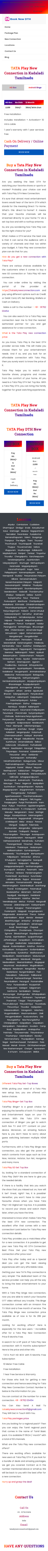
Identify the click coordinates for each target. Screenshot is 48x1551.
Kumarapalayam (32, 850)
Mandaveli (25, 959)
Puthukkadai (36, 745)
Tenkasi (30, 553)
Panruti (20, 623)
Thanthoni (21, 805)
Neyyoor (37, 767)
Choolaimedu (25, 930)
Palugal (17, 738)
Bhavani (7, 694)
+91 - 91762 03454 (24, 1400)
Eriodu (18, 658)
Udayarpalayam (10, 563)
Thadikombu (10, 665)
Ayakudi (40, 652)
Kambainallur (8, 646)
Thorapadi (18, 620)
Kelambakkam (35, 943)
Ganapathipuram (25, 786)
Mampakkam (9, 1026)
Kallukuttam (24, 770)
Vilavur (41, 761)
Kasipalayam (36, 697)
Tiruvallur (8, 556)
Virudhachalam (12, 639)
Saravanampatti (12, 585)
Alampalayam (37, 853)
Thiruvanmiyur (26, 1004)
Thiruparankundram (14, 837)
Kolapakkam (25, 1023)
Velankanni (10, 847)
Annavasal (36, 879)
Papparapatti (26, 649)
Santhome (12, 991)
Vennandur (26, 857)
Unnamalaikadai (25, 741)
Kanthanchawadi (18, 1042)
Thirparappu (11, 751)
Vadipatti (23, 825)
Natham (11, 662)
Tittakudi (38, 639)
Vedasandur (8, 658)
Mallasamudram (15, 850)
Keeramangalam (10, 885)
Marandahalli (10, 643)
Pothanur (9, 872)
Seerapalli (37, 860)
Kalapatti (37, 582)
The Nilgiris (20, 540)
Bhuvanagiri (38, 627)
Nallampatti (33, 706)
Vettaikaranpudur (27, 617)
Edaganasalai (9, 914)
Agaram (36, 662)
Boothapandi (10, 780)
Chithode (9, 716)
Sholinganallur (23, 994)
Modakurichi (38, 722)
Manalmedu (27, 841)
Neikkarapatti (21, 652)
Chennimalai (21, 713)
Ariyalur (11, 524)
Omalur (9, 908)
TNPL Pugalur (35, 799)
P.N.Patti (30, 901)
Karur (5, 531)
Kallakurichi (37, 550)
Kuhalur (33, 700)
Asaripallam (38, 783)
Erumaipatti (9, 869)
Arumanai (38, 735)
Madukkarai (8, 604)
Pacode (39, 738)
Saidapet (23, 988)
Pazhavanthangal (23, 978)
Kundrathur (23, 952)
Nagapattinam (37, 531)
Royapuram (12, 988)
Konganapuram (35, 911)
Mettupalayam (38, 563)
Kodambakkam (18, 946)
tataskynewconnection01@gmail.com (21, 1409)
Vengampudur (23, 732)
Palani (32, 652)
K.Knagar (10, 943)
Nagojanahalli (25, 818)
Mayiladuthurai (10, 553)
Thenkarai (34, 598)
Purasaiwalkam (20, 984)
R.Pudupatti (10, 860)
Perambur (37, 978)
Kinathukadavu (36, 607)
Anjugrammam (27, 789)
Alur (4, 773)
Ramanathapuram (14, 537)
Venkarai (20, 872)
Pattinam (12, 863)
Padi (39, 972)
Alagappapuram (10, 789)
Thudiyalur (37, 585)
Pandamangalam (34, 872)
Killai (7, 630)
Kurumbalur (36, 876)
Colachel (12, 773)
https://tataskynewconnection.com (21, 290)
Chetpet (28, 1048)
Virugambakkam (11, 1013)
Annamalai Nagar (34, 630)
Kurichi (38, 595)
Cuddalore (34, 524)
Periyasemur (8, 719)
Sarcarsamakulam (28, 579)
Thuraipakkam (27, 1039)
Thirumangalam (10, 834)
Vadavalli (23, 591)
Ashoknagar (36, 924)
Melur (21, 821)
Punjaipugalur (10, 802)
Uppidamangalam (36, 805)
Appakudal (38, 690)
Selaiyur (36, 991)
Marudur (9, 812)
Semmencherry (12, 1039)
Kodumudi (36, 732)
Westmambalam (29, 1013)
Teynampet (40, 997)
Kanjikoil (22, 706)
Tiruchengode (22, 853)
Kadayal (28, 735)
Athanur (36, 857)
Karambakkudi (26, 885)
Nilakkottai (9, 674)
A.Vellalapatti (11, 821)
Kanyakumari (38, 527)
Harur (18, 646)
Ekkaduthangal (21, 933)
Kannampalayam (27, 572)
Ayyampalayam (24, 668)
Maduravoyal (39, 956)
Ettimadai (19, 604)
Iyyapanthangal (35, 936)
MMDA (36, 1051)
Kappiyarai (10, 767)
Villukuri (28, 767)
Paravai (38, 821)
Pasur (8, 725)
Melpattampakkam (34, 620)
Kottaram (40, 789)
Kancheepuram (36, 556)
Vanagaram (26, 1010)
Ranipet (21, 553)
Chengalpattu (21, 556)
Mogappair (40, 962)
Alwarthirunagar (12, 920)
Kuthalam (39, 841)
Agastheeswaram (13, 796)
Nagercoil (26, 783)
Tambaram (27, 997)
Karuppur (19, 908)
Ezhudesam (23, 745)
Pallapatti (23, 799)
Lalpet (22, 633)
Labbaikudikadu (14, 879)
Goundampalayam (33, 588)
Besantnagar (22, 927)
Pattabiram (33, 1042)
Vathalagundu (14, 678)
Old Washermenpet (36, 1045)
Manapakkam (12, 959)
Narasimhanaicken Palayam (19, 582)
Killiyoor (6, 748)
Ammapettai (26, 687)
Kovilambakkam (37, 949)
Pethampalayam (11, 710)
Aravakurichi (11, 799)
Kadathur (27, 646)
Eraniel (20, 767)
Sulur (36, 569)
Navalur (41, 968)
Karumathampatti (16, 569)
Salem (27, 537)
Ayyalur (26, 658)
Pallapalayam (11, 572)
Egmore (8, 933)
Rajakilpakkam (19, 1029)
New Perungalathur (31, 1020)
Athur (24, 754)
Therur (17, 783)
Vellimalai (13, 777)
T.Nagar (21, 1000)
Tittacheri (28, 844)
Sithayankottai (36, 665)
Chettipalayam (36, 601)
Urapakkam (38, 1023)
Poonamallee (37, 981)
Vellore (36, 547)
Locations (10, 45)
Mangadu (36, 959)
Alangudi (38, 882)
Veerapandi (8, 575)
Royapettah (34, 984)
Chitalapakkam (11, 1023)
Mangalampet (16, 636)
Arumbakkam (23, 924)
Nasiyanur (20, 719)
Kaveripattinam (19, 815)
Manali (14, 1045)
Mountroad (9, 965)
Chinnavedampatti (14, 588)
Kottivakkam (38, 940)
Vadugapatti (10, 729)
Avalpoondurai (24, 722)
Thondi (10, 888)
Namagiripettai (24, 860)
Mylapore (6, 968)
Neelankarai (12, 972)
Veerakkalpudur (10, 901)
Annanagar (10, 924)
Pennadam (27, 639)
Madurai (25, 531)
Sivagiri (32, 729)
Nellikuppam (9, 623)
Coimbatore (22, 524)
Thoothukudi (11, 543)
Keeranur (9, 652)
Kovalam (34, 1026)
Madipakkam (8, 956)
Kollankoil (10, 732)
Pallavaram (24, 975)
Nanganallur (30, 968)
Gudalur (18, 575)
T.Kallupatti (24, 831)
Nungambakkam (27, 972)
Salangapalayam (21, 694)
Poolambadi (11, 876)
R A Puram (13, 1051)
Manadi (6, 1045)
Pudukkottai (35, 534)
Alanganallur (24, 828)
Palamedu (34, 825)
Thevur (33, 914)
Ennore (22, 1045)
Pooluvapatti (10, 601)
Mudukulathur (13, 892)
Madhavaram (36, 952)
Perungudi (24, 981)
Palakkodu (39, 643)
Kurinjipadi (30, 623)
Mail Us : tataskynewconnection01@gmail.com (22, 2)
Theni (30, 540)
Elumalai (13, 831)
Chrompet (38, 930)
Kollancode (11, 745)
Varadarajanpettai (16, 559)
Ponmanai (24, 751)
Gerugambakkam (13, 1016)
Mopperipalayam (29, 566)
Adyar (21, 917)
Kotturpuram (22, 949)
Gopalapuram (35, 933)
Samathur (27, 614)
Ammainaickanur (38, 671)
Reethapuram (10, 770)
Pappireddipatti (11, 649)
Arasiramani (22, 914)
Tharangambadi (14, 844)
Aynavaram (39, 1048)
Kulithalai (42, 809)
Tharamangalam (33, 908)
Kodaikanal (8, 671)
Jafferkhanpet (10, 940)
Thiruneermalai (21, 1032)
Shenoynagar (9, 994)
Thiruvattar (14, 754)
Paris (42, 1042)
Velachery (38, 1010)
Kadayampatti (38, 904)
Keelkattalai (21, 943)
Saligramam (35, 988)
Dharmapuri (8, 527)
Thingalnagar (37, 770)
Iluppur (26, 879)
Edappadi (22, 911)
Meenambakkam (25, 962)
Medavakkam (9, 962)
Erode (27, 527)
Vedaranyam (36, 847)
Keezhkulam (17, 748)
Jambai (27, 690)
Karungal (28, 748)
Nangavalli (41, 901)
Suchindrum (9, 786)
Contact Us (10, 51)
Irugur (30, 569)
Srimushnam (11, 633)
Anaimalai (38, 614)
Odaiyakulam (11, 617)
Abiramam (26, 892)
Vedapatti (20, 595)
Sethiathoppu (24, 627)
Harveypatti (30, 837)
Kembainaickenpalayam (14, 681)
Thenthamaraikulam (32, 796)
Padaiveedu (8, 853)
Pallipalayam (13, 857)
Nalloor (38, 741)
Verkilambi (33, 754)
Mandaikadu (23, 773)
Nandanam (18, 968)
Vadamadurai (38, 658)
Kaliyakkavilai (29, 738)
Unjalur (40, 729)
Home (7, 27)
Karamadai (15, 566)
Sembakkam (25, 991)
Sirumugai (24, 563)
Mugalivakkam (36, 965)
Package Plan (11, 33)
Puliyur (12, 805)
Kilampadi (17, 725)
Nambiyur (12, 706)
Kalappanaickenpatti (14, 866)
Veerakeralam (10, 591)
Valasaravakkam (11, 1010)
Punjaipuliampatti (31, 684)
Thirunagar (25, 834)
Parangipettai (10, 627)
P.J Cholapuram (28, 809)
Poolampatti (10, 911)
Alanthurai (22, 601)
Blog (7, 57)
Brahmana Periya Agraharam (28, 716)
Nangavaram (21, 812)
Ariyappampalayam (36, 681)
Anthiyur (37, 687)
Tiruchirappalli (24, 543)
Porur (9, 984)
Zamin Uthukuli (37, 611)
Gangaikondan (31, 636)
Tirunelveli (38, 543)
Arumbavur (24, 876)
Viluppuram (10, 550)
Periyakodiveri (37, 694)
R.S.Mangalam (21, 888)
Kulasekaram (36, 751)
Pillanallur (35, 863)
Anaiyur (29, 821)
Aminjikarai (37, 920)
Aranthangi (40, 885)
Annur (40, 572)
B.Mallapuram (39, 646)
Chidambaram (17, 630)
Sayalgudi (11, 895)
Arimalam (10, 882)
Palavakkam (11, 975)
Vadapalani (36, 1007)
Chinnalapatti (9, 668)
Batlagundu (38, 674)
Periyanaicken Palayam (35, 575)
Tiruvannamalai (24, 547)
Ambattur (26, 920)
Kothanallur (31, 757)
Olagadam (10, 690)
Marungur (8, 783)
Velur (41, 869)
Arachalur (22, 729)
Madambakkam (23, 956)
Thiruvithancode (34, 764)
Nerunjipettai (12, 687)
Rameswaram (14, 898)
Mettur (22, 901)
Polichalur (7, 1032)
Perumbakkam (11, 981)
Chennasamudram (14, 735)
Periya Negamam (11, 611)
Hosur (31, 812)
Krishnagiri (14, 531)
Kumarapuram (17, 757)
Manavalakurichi (38, 773)
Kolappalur (36, 703)
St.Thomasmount (12, 997)
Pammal (9, 978)
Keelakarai (35, 895)
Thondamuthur (36, 591)
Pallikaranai (36, 975)
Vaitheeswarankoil (11, 841)
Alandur (29, 917)
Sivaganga (37, 537)
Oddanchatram (26, 655)
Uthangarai (38, 818)
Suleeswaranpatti (12, 614)
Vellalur (30, 595)
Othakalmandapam (35, 604)
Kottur (40, 617)
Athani (19, 690)
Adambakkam (10, 917)
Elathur (26, 703)
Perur (25, 598)
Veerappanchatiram (36, 719)
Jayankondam (33, 559)
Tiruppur (11, 547)
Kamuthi (37, 892)
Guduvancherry (30, 1016)
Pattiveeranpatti (23, 674)
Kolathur (26, 898)
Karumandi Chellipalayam (32, 710)
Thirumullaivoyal (10, 1004)
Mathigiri (39, 812)
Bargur (7, 815)
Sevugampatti (21, 671)
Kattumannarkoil (34, 633)
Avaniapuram (38, 834)
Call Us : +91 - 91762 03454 (34, 6)
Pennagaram (40, 649)
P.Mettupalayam (13, 703)
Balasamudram (10, 655)
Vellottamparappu (32, 725)
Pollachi (24, 611)
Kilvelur (37, 844)
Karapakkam (24, 940)
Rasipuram (24, 863)
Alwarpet (39, 917)
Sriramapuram (23, 662)
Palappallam (40, 748)
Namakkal (10, 534)
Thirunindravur (37, 1032)
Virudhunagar (24, 550)
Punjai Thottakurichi (28, 802)
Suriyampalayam (36, 713)
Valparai (8, 620)
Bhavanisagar (15, 684)
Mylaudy (39, 786)
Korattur (40, 946)
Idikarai (14, 579)
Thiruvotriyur (13, 1007)
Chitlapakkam (10, 930)
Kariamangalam (24, 643)
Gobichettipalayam (19, 700)
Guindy (8, 936)
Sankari (41, 914)
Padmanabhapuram (15, 764)
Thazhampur (12, 1035)
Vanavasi (8, 904)
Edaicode (8, 738)
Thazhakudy (37, 780)
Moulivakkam (22, 965)
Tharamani (11, 1000)
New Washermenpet (13, 1048)
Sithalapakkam (39, 994)
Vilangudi (13, 825)
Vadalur (40, 623)
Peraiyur (34, 831)
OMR (41, 1013)
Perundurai (8, 713)
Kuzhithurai (11, 741)
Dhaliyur (10, 595)
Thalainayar (22, 847)
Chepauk (34, 927)
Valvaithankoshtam (12, 761)
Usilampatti (37, 828)
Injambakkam (19, 936)
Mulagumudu (29, 761)
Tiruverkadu (40, 1004)
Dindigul (19, 527)
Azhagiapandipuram (29, 777)
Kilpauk (6, 946)
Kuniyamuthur (14, 598)
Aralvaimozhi (24, 780)
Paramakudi (35, 888)
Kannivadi (22, 665)
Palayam (40, 655)
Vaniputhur (10, 697)
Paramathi (32, 869)
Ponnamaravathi (24, 882)
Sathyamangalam (31, 678)
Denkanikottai (10, 818)
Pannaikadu (39, 668)
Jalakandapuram (22, 904)
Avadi (11, 927)
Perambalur (22, 534)
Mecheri (36, 898)
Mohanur (21, 869)
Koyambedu (10, 952)
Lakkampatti (23, 697)
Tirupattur (41, 553)
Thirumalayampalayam (16, 607)
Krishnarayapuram (10, 809)
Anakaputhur (34, 1029)
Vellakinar (26, 585)
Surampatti (10, 722)
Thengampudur (18, 793)
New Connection (13, 39)
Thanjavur (9, 540)
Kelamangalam (36, 815)
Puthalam (31, 793)
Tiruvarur (38, 540)
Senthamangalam (34, 866)
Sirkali (40, 837)
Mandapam (23, 895)
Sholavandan (11, 828)
